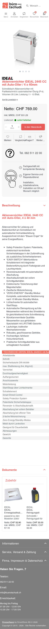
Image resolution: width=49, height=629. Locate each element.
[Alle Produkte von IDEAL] (7, 77)
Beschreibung (11, 205)
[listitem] (24, 46)
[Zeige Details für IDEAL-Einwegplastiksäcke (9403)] (13, 495)
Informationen (10, 543)
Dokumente (9, 470)
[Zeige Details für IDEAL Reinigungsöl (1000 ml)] (36, 495)
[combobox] (35, 6)
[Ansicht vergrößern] (24, 46)
